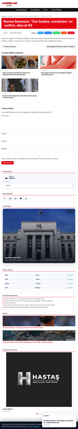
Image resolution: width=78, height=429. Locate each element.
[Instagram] (15, 198)
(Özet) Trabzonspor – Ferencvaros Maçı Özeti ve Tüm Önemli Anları (24, 298)
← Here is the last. (9, 46)
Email (4, 141)
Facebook (48, 33)
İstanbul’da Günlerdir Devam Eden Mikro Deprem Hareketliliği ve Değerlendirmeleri (28, 301)
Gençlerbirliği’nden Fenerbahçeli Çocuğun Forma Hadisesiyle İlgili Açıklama (26, 307)
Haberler (4, 16)
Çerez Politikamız (34, 426)
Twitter (40, 33)
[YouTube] (21, 198)
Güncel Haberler (21, 10)
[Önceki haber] (68, 211)
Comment (5, 116)
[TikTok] (26, 198)
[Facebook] (5, 198)
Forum (46, 10)
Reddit (64, 33)
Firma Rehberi (35, 10)
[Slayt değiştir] (35, 413)
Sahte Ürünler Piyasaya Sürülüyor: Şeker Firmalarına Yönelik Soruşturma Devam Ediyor (29, 305)
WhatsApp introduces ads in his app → (61, 46)
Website (4, 149)
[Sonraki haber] (72, 211)
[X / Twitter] (10, 198)
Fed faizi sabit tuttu (10, 303)
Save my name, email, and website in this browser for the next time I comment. (29, 159)
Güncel (10, 16)
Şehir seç (7, 181)
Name (4, 134)
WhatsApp (56, 33)
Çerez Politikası (57, 10)
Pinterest (71, 33)
